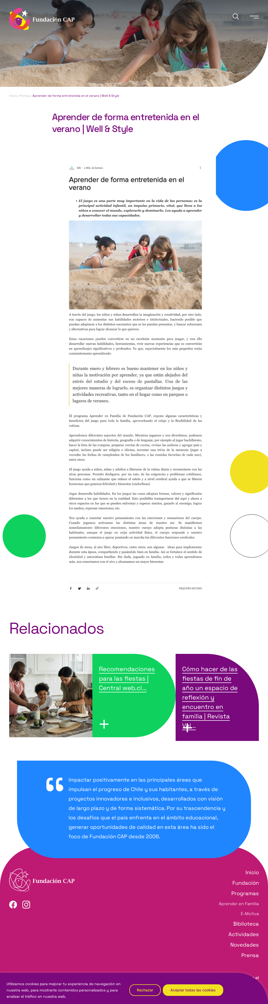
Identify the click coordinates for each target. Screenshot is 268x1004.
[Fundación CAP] (42, 18)
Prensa (25, 96)
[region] (134, 988)
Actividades (243, 934)
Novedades (244, 944)
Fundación (245, 882)
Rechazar (145, 990)
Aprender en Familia (239, 903)
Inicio (13, 96)
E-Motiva (250, 913)
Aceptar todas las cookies (193, 990)
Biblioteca (246, 923)
